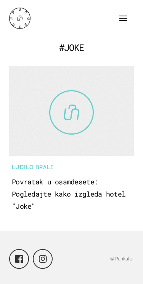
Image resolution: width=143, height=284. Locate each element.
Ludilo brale (33, 167)
